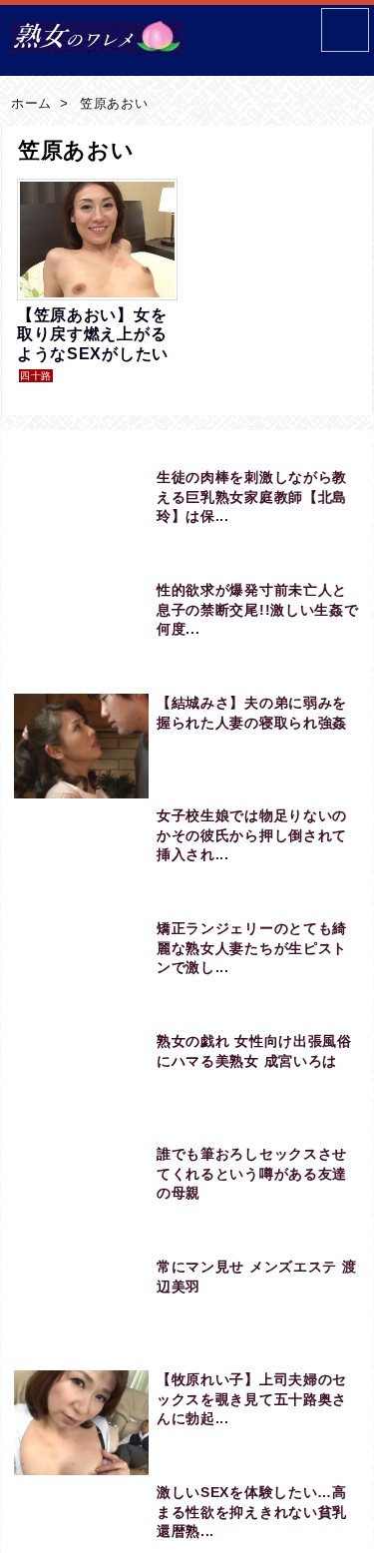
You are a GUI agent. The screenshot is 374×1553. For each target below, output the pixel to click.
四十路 (36, 375)
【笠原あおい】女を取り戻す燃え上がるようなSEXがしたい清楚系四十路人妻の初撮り (93, 353)
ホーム (31, 103)
